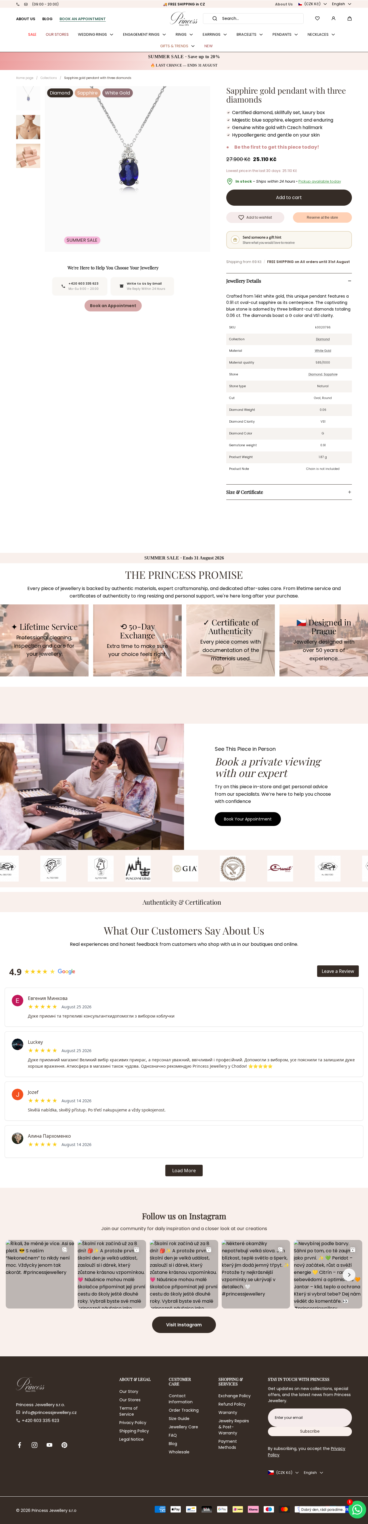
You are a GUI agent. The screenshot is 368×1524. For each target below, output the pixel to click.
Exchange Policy (234, 1396)
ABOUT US (25, 19)
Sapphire (331, 374)
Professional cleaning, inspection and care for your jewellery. (44, 646)
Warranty (227, 1412)
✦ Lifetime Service (44, 626)
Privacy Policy (132, 1422)
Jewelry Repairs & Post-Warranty (233, 1427)
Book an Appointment (113, 306)
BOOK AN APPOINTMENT (83, 19)
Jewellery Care (183, 1427)
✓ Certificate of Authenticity (230, 627)
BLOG (47, 19)
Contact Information (181, 1399)
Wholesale (179, 1452)
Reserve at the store (322, 217)
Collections (49, 78)
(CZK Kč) (312, 4)
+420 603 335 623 (40, 1420)
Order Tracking (184, 1410)
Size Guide (179, 1418)
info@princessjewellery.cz (49, 1412)
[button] (349, 18)
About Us (284, 4)
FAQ (173, 1435)
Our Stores (130, 1400)
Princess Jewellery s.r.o (54, 1510)
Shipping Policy (134, 1431)
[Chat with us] (356, 1509)
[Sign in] (333, 18)
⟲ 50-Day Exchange (137, 631)
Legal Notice (131, 1439)
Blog (173, 1444)
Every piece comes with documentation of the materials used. (230, 650)
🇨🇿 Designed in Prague (323, 627)
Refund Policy (232, 1404)
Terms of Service (128, 1411)
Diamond (323, 339)
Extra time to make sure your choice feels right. (137, 650)
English (338, 4)
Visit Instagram (184, 1325)
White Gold (323, 351)
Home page (24, 78)
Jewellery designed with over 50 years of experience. (323, 650)
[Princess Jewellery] (184, 18)
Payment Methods (227, 1444)
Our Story (128, 1391)
